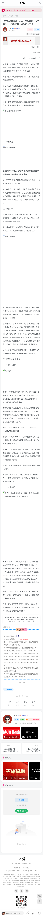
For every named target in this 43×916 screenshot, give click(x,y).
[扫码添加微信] (39, 896)
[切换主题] (39, 901)
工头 (10, 28)
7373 (29, 719)
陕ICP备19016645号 (31, 871)
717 (17, 719)
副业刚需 (10, 16)
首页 (4, 16)
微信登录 (23, 811)
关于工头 (26, 868)
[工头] (21, 859)
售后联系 (17, 868)
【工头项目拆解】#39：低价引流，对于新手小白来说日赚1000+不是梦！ (21, 23)
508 (23, 719)
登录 (22, 800)
